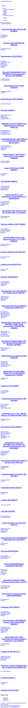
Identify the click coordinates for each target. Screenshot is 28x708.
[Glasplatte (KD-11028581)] (6, 379)
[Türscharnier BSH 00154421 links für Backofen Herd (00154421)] (6, 454)
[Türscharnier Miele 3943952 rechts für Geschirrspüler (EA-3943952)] (6, 205)
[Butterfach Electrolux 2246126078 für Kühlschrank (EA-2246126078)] (6, 532)
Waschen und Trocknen (8, 15)
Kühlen (4, 11)
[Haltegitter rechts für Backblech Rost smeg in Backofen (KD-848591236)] (6, 660)
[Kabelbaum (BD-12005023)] (6, 600)
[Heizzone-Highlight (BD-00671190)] (6, 245)
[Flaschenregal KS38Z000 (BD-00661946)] (6, 37)
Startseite (5, 17)
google (24, 703)
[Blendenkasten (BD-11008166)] (6, 420)
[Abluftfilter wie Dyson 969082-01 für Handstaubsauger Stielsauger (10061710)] (6, 118)
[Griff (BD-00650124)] (6, 671)
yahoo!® (6, 704)
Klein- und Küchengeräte (8, 9)
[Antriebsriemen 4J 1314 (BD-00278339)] (6, 80)
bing (1, 704)
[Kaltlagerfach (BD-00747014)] (6, 258)
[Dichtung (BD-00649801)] (6, 270)
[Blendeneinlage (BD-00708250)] (6, 49)
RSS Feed (5, 697)
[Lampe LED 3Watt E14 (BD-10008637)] (6, 162)
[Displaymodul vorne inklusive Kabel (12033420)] (6, 350)
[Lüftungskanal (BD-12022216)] (6, 481)
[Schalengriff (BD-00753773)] (6, 645)
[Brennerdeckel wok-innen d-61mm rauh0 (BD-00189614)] (6, 588)
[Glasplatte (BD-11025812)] (6, 683)
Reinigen (5, 13)
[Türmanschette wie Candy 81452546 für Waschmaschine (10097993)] (6, 285)
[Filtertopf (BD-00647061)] (6, 544)
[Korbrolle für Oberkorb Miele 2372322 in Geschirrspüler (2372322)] (6, 574)
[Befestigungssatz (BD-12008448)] (6, 92)
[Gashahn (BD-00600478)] (6, 493)
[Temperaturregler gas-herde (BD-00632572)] (6, 517)
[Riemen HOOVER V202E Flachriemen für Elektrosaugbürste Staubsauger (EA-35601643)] (6, 632)
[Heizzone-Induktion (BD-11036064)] (6, 217)
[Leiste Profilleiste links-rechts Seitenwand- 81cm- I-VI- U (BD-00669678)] (6, 232)
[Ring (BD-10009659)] (6, 103)
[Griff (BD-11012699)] (6, 504)
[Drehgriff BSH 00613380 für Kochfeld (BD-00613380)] (6, 558)
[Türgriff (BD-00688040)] (6, 174)
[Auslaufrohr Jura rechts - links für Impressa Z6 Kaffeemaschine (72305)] (6, 407)
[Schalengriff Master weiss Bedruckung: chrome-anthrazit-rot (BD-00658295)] (6, 189)
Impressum (5, 700)
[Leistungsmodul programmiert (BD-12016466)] (6, 393)
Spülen (4, 14)
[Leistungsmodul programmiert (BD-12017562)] (6, 468)
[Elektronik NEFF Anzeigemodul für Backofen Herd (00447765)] (6, 300)
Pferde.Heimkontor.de (14, 706)
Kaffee (4, 8)
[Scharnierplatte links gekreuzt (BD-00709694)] (6, 23)
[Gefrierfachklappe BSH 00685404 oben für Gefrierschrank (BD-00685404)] (6, 615)
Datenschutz (6, 698)
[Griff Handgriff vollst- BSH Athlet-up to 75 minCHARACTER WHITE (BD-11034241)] (6, 134)
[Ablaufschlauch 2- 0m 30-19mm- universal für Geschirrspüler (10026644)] (6, 149)
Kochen (5, 10)
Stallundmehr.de (15, 705)
